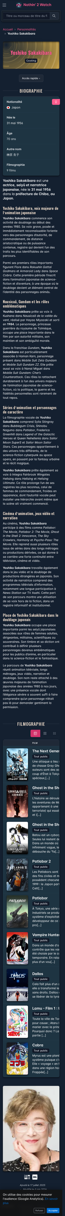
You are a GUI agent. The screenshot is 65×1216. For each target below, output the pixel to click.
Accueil (8, 29)
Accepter (53, 1210)
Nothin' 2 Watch (37, 5)
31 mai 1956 (15, 123)
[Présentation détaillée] (35, 733)
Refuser (39, 1210)
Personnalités (26, 29)
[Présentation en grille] (45, 733)
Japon (15, 107)
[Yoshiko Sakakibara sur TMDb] (27, 1177)
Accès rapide (30, 78)
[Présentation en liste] (54, 733)
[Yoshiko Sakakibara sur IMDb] (35, 1177)
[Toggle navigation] (4, 5)
